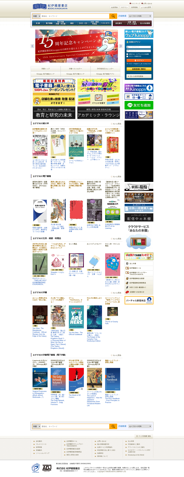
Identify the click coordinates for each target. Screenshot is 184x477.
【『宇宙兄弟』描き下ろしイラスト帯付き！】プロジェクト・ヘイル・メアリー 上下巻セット (94, 155)
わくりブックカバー (94, 244)
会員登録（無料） (139, 69)
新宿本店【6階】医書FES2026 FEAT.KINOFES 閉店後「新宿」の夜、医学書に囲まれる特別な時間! (94, 186)
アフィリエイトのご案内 (136, 447)
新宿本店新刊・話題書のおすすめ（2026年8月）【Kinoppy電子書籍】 (40, 185)
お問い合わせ (147, 3)
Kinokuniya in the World (136, 455)
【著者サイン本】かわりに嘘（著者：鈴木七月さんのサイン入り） (112, 283)
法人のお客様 (145, 23)
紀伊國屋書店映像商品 (74, 452)
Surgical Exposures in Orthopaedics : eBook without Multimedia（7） (40, 394)
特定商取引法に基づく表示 (106, 450)
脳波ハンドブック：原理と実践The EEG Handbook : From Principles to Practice (112, 398)
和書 (37, 23)
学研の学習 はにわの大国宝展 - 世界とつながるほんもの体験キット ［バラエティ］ (112, 163)
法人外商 (131, 441)
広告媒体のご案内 (134, 444)
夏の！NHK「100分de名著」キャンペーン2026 (58, 131)
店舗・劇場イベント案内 (132, 23)
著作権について (102, 456)
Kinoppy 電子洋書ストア (75, 74)
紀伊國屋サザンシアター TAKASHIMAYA (75, 445)
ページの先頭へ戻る (143, 436)
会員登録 (114, 7)
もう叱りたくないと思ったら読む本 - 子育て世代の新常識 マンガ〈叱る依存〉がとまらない (40, 164)
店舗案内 (39, 450)
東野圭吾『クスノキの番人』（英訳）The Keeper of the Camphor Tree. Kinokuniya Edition (94, 337)
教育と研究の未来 (73, 455)
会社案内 (118, 23)
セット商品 (73, 244)
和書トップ (46, 69)
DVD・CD (83, 23)
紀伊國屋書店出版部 (73, 449)
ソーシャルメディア (42, 453)
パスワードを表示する (140, 56)
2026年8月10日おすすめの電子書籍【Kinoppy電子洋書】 (94, 363)
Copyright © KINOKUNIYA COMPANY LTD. (111, 471)
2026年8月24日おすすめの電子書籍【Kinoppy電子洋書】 (58, 363)
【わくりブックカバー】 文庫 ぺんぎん (94, 274)
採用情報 (134, 7)
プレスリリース (41, 444)
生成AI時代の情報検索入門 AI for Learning (112, 226)
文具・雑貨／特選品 (94, 23)
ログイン (124, 7)
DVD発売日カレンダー (105, 69)
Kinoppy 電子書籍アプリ (105, 74)
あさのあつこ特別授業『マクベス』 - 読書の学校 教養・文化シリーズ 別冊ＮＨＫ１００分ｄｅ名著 (58, 164)
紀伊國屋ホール (72, 441)
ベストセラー (106, 23)
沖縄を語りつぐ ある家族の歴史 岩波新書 (75, 229)
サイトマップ (135, 3)
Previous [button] (32, 46)
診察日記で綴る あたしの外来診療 (94, 226)
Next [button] (121, 46)
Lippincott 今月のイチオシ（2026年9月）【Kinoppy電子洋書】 (40, 363)
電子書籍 (49, 23)
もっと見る (117, 124)
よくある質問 (146, 7)
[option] (77, 46)
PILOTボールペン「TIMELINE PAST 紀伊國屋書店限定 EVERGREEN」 (40, 281)
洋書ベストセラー (75, 69)
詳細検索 (122, 16)
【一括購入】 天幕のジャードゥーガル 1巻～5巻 (77, 273)
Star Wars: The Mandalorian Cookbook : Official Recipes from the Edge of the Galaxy (40, 332)
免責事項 (100, 453)
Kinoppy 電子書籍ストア (45, 74)
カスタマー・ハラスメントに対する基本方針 (139, 451)
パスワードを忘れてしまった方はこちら (138, 64)
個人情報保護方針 (103, 444)
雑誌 (72, 23)
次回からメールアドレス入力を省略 (140, 54)
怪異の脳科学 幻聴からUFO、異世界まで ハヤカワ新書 (40, 230)
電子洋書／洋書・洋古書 (60, 23)
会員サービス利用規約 (104, 447)
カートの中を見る (138, 76)
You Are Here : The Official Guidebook (76, 333)
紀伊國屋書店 (50, 6)
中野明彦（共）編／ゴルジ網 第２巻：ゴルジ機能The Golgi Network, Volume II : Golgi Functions (58, 399)
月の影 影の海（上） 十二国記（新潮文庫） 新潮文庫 (57, 227)
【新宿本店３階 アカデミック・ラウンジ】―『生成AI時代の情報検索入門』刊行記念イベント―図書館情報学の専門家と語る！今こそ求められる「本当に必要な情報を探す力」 (112, 189)
